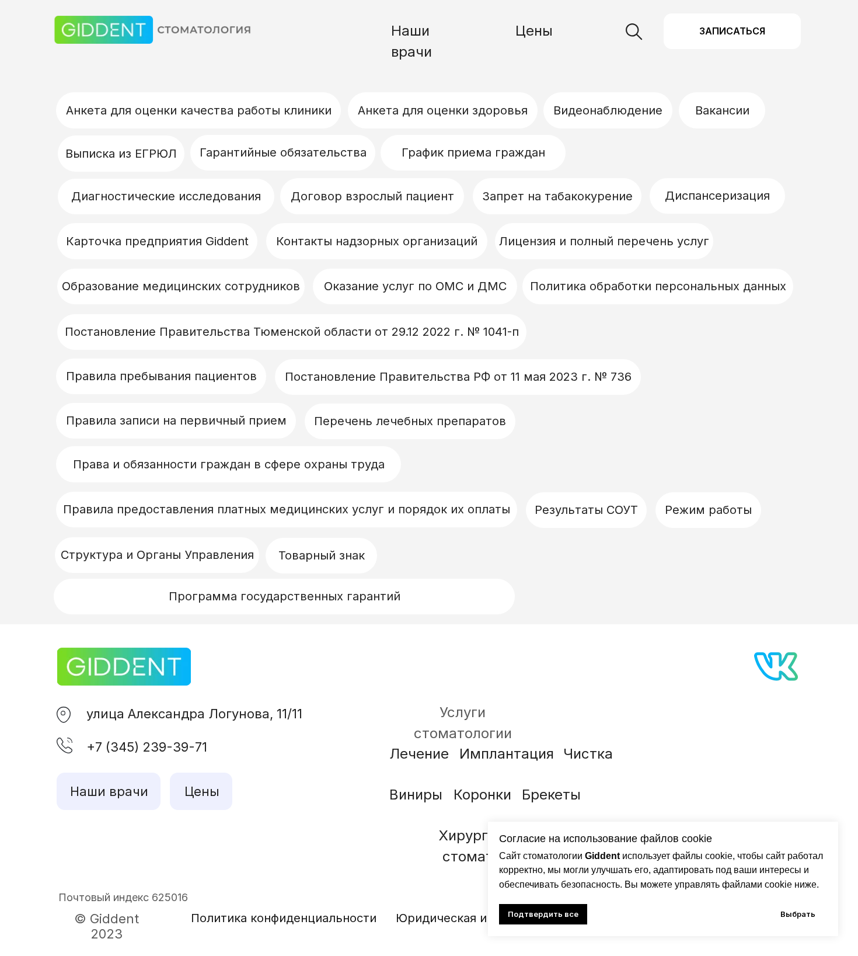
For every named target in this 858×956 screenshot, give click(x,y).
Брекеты (551, 794)
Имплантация (506, 753)
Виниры (415, 794)
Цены (534, 30)
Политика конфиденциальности (283, 918)
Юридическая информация (474, 918)
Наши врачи (109, 791)
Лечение (419, 753)
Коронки (482, 794)
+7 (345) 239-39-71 (146, 747)
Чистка (588, 753)
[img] (124, 667)
